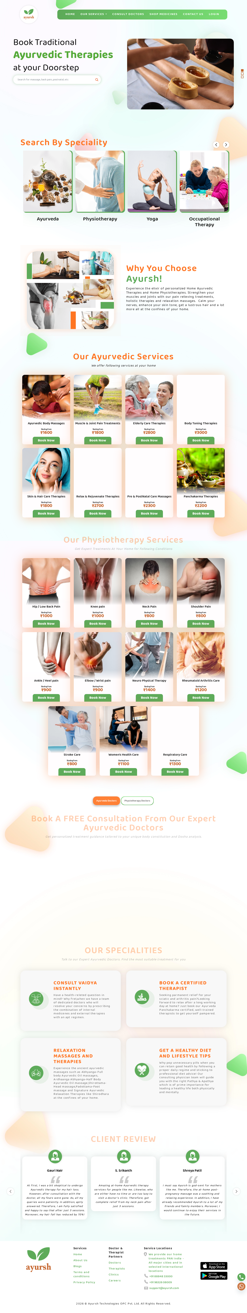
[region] (123, 74)
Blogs (77, 1266)
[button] (242, 70)
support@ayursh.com (164, 1288)
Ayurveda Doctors (106, 801)
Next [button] (236, 1191)
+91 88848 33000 (161, 1276)
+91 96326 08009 (160, 1282)
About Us (80, 1260)
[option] (54, 1187)
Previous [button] (10, 1191)
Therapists (117, 1268)
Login (214, 14)
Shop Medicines (164, 14)
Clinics (114, 1274)
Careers (115, 1280)
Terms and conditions (81, 1274)
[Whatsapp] (241, 1286)
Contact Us (193, 14)
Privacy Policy (84, 1282)
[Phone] (241, 1277)
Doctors (115, 1262)
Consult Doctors (128, 14)
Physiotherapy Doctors (137, 801)
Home (70, 14)
